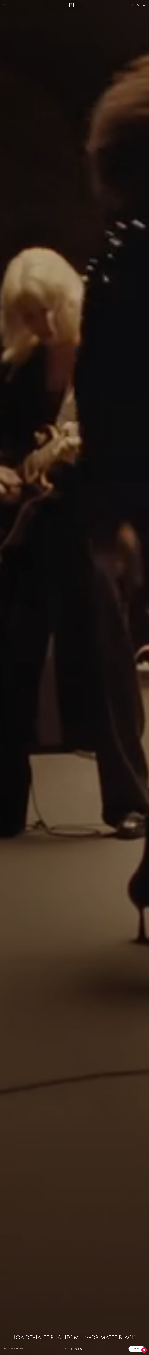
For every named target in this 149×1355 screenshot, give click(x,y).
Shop (136, 1349)
